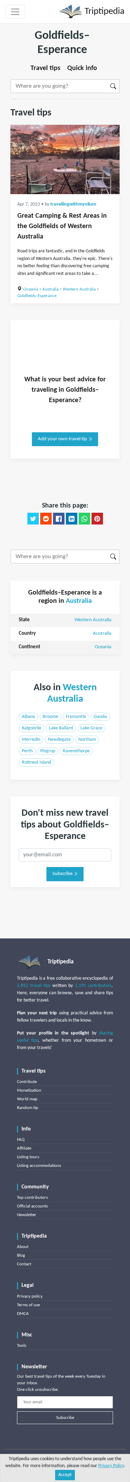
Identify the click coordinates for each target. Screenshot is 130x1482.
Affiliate (24, 1148)
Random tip (27, 1108)
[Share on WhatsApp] (84, 519)
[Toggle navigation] (15, 12)
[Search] (113, 86)
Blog (21, 1255)
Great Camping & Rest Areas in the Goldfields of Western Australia (62, 226)
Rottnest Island (36, 762)
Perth (27, 751)
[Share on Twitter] (33, 519)
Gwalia (100, 716)
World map (27, 1099)
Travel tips (45, 68)
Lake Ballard (61, 728)
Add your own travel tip (63, 439)
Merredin (31, 739)
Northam (87, 739)
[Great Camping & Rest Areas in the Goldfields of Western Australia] (65, 159)
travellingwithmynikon (73, 204)
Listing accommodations (39, 1165)
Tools (21, 1345)
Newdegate (59, 739)
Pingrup (47, 751)
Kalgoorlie (31, 728)
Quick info (82, 68)
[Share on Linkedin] (71, 519)
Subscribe (62, 873)
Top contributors (32, 1197)
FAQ (21, 1139)
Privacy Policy (111, 1466)
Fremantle (76, 716)
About (22, 1247)
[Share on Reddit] (46, 519)
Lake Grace (91, 728)
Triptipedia (103, 11)
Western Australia (79, 289)
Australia (50, 289)
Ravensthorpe (76, 751)
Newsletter (26, 1215)
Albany (28, 716)
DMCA (23, 1313)
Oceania (30, 289)
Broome (50, 716)
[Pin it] (97, 519)
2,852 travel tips (33, 985)
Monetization (29, 1090)
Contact (24, 1264)
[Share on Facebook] (58, 519)
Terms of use (28, 1305)
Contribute (27, 1082)
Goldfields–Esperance (37, 296)
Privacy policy (30, 1296)
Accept (65, 1475)
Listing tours (28, 1157)
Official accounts (32, 1206)
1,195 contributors (93, 985)
